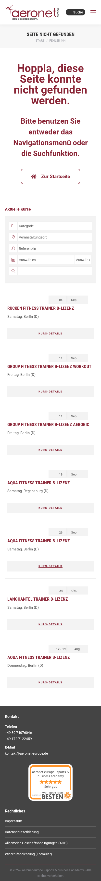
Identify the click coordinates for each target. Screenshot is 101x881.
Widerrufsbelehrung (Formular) (28, 854)
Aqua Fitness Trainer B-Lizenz (38, 482)
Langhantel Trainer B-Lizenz (37, 599)
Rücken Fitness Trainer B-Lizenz (40, 308)
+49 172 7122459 (18, 739)
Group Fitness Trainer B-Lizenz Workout (49, 366)
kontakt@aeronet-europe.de (26, 753)
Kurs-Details (50, 333)
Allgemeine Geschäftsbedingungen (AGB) (36, 843)
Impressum (13, 821)
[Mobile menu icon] (93, 12)
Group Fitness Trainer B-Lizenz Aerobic (48, 424)
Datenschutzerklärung (22, 832)
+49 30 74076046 (18, 733)
